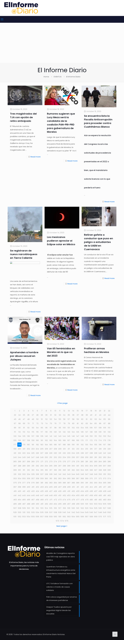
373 (104, 478)
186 (55, 444)
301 (77, 465)
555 (33, 516)
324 (82, 470)
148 (82, 436)
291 (33, 465)
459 (95, 495)
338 (46, 474)
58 (73, 419)
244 (19, 457)
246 (28, 457)
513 (41, 508)
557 (42, 516)
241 (104, 453)
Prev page (63, 403)
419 (15, 491)
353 (15, 478)
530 (19, 512)
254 (64, 457)
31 (51, 415)
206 (46, 449)
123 (68, 432)
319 (59, 470)
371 (95, 478)
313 (32, 470)
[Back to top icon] (114, 634)
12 (64, 410)
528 (109, 508)
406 (55, 487)
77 (60, 423)
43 (104, 415)
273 (50, 461)
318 (55, 470)
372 (100, 478)
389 (77, 482)
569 (95, 516)
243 (15, 457)
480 (91, 499)
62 (91, 419)
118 (46, 432)
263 (104, 457)
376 (19, 482)
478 (82, 499)
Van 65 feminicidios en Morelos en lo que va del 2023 (61, 352)
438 (100, 491)
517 (59, 508)
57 (69, 419)
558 (46, 516)
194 (91, 444)
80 (73, 423)
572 (109, 516)
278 (73, 461)
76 (55, 423)
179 (24, 444)
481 (95, 499)
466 (28, 499)
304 (91, 465)
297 (59, 465)
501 (86, 504)
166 (64, 440)
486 (19, 504)
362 (55, 478)
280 (82, 461)
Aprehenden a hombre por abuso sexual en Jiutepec (24, 356)
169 (77, 440)
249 (41, 457)
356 (28, 478)
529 (15, 512)
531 (24, 512)
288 (19, 465)
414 (91, 487)
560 (55, 516)
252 (55, 457)
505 (104, 504)
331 (15, 474)
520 (73, 508)
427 (50, 491)
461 (104, 495)
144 (64, 436)
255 (68, 457)
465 (24, 499)
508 (19, 508)
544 (82, 512)
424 (37, 491)
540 (64, 512)
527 (104, 508)
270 (37, 461)
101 (69, 427)
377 (24, 482)
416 (100, 487)
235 (77, 453)
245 (24, 457)
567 (86, 516)
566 (82, 516)
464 (19, 499)
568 (91, 516)
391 (86, 482)
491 (41, 504)
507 (15, 508)
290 (28, 465)
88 (109, 423)
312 (28, 470)
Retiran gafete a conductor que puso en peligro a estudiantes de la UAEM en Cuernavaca (98, 242)
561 (59, 516)
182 (37, 444)
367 (77, 478)
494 (55, 504)
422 (28, 491)
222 (19, 453)
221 (15, 453)
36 (73, 415)
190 (73, 444)
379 (33, 482)
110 (109, 427)
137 (32, 436)
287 (15, 465)
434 (82, 491)
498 (73, 504)
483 (104, 499)
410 (73, 487)
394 (100, 482)
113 (24, 432)
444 (28, 495)
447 (42, 495)
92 (28, 427)
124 (73, 432)
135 (24, 436)
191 (78, 444)
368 (82, 478)
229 (50, 453)
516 (55, 508)
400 (28, 487)
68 (19, 423)
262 (100, 457)
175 (104, 440)
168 (73, 440)
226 (37, 453)
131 (104, 432)
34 (64, 415)
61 (87, 419)
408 (64, 487)
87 (105, 423)
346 (82, 474)
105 (86, 427)
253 (59, 457)
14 (73, 410)
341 (59, 474)
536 (46, 512)
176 (109, 440)
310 (19, 470)
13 (69, 410)
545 (87, 512)
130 (100, 432)
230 (55, 453)
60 (82, 419)
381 (41, 482)
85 (95, 423)
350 (100, 474)
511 (33, 508)
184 (46, 444)
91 (24, 427)
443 (24, 495)
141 (51, 436)
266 (19, 461)
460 (100, 495)
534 (37, 512)
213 (77, 449)
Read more (36, 156)
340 (55, 474)
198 (109, 444)
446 (37, 495)
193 (86, 444)
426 (46, 491)
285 (104, 461)
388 (73, 482)
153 (104, 436)
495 (60, 504)
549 (104, 512)
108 (100, 427)
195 (95, 444)
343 (68, 474)
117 (42, 432)
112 (19, 432)
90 (19, 427)
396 (109, 482)
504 (100, 504)
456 (82, 495)
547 (95, 512)
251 (50, 457)
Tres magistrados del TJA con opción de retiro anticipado (23, 117)
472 (55, 499)
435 (86, 491)
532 (28, 512)
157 (24, 440)
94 (37, 427)
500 (82, 504)
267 (24, 461)
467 (33, 499)
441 (14, 495)
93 (33, 427)
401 (32, 487)
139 (41, 436)
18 (91, 410)
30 (46, 415)
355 (24, 478)
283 (95, 461)
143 (59, 436)
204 (37, 449)
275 (59, 461)
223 (23, 453)
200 (19, 449)
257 (77, 457)
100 (64, 427)
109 (104, 427)
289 (24, 465)
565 (77, 516)
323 (77, 470)
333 (24, 474)
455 (78, 495)
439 (104, 491)
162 (46, 440)
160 (37, 440)
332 (19, 474)
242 (109, 453)
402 (37, 487)
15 (78, 410)
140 (46, 436)
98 (55, 427)
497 (68, 504)
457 (86, 495)
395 (104, 482)
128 (91, 432)
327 (95, 470)
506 (109, 504)
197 (104, 444)
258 (82, 457)
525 (95, 508)
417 (104, 487)
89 (15, 427)
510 (28, 508)
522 (82, 508)
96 (46, 427)
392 (91, 482)
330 (109, 470)
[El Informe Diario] (21, 8)
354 (19, 478)
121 (60, 432)
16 (82, 410)
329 (104, 470)
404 (46, 487)
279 (77, 461)
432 (73, 491)
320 (64, 470)
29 (42, 415)
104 (82, 427)
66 (109, 419)
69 (24, 423)
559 (51, 516)
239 (95, 453)
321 (68, 470)
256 (73, 457)
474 (64, 499)
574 (62, 521)
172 (91, 440)
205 (41, 449)
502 (91, 504)
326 (91, 470)
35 (69, 415)
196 (100, 444)
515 (50, 508)
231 (59, 453)
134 (19, 436)
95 (42, 427)
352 (109, 474)
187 (59, 444)
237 (86, 453)
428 (55, 491)
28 (37, 415)
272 (46, 461)
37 (78, 415)
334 (28, 474)
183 (41, 444)
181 (33, 444)
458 (91, 495)
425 (42, 491)
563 (68, 516)
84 (91, 423)
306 (100, 465)
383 (50, 482)
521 (77, 508)
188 (64, 444)
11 (59, 410)
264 (109, 457)
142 (55, 436)
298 (64, 465)
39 (87, 415)
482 (100, 499)
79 (69, 423)
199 (15, 449)
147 (77, 436)
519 (68, 508)
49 (33, 419)
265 (15, 461)
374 (109, 478)
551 (14, 516)
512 (37, 508)
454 (73, 495)
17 (87, 410)
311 (24, 470)
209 (59, 449)
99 (60, 427)
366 (73, 478)
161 (42, 440)
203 (33, 449)
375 (15, 482)
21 (104, 410)
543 (77, 512)
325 (86, 470)
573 (57, 521)
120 (55, 432)
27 (33, 415)
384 (55, 482)
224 (28, 453)
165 (59, 440)
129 (95, 432)
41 (96, 415)
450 (55, 495)
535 (42, 512)
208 (55, 449)
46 (19, 419)
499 (77, 504)
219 (104, 449)
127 (86, 432)
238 (91, 453)
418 (109, 487)
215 (86, 449)
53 (51, 419)
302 (82, 465)
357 (33, 478)
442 (19, 495)
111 (15, 432)
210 (64, 449)
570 (100, 516)
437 (95, 491)
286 (109, 461)
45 (15, 419)
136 (28, 436)
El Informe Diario (73, 76)
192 (82, 444)
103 (77, 427)
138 (37, 436)
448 (46, 495)
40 (91, 415)
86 (100, 423)
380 (37, 482)
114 (28, 432)
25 (24, 415)
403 (42, 487)
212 (73, 449)
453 (68, 495)
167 (68, 440)
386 (64, 482)
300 (73, 465)
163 (50, 440)
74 (46, 423)
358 (37, 478)
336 (37, 474)
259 (86, 457)
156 (19, 440)
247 (33, 457)
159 (32, 440)
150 (91, 436)
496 (64, 504)
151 (95, 436)
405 (51, 487)
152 (100, 436)
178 (19, 444)
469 (42, 499)
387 (68, 482)
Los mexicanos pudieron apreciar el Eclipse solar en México (61, 240)
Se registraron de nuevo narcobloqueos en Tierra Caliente (23, 254)
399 (24, 487)
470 (46, 499)
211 (69, 449)
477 (77, 499)
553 (24, 516)
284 (100, 461)
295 (50, 465)
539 (60, 512)
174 (100, 440)
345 (77, 474)
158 (28, 440)
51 (42, 419)
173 (95, 440)
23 (15, 415)
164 (55, 440)
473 (60, 499)
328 (100, 470)
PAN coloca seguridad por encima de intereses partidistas (61, 599)
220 (109, 449)
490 (37, 504)
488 (28, 504)
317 (50, 470)
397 (15, 487)
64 (100, 419)
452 (64, 495)
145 (68, 436)
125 (77, 432)
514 (46, 508)
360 (46, 478)
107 (95, 427)
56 (64, 419)
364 (64, 478)
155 (14, 440)
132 (109, 432)
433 (77, 491)
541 (68, 512)
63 (96, 419)
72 (37, 423)
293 (41, 465)
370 (91, 478)
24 (19, 415)
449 (51, 495)
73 (42, 423)
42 (100, 415)
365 (68, 478)
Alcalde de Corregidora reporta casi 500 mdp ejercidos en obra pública (60, 556)
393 (95, 482)
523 (86, 508)
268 (28, 461)
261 (95, 457)
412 (82, 487)
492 (46, 504)
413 (86, 487)
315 (41, 470)
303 (86, 465)
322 (73, 470)
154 (109, 436)
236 (82, 453)
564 (73, 516)
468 (37, 499)
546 (91, 512)
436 (91, 491)
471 (50, 499)
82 (82, 423)
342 (64, 474)
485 (15, 504)
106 (91, 427)
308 (109, 465)
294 (46, 465)
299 (68, 465)
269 (33, 461)
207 (50, 449)
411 (78, 487)
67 (15, 423)
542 (73, 512)
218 (100, 449)
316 (46, 470)
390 (82, 482)
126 (82, 432)
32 (55, 415)
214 (82, 449)
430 (64, 491)
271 (42, 461)
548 (100, 512)
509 (24, 508)
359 (42, 478)
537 (51, 512)
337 (41, 474)
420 (19, 491)
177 (15, 444)
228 (46, 453)
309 (15, 470)
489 (33, 504)
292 (37, 465)
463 (15, 499)
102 (73, 427)
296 (55, 465)
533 (33, 512)
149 (86, 436)
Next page (61, 526)
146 (73, 436)
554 (28, 516)
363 (59, 478)
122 (64, 432)
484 (109, 499)
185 (50, 444)
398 (19, 487)
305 (95, 465)
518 (64, 508)
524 (91, 508)
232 (64, 453)
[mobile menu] (2, 19)
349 (95, 474)
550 (109, 512)
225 (33, 453)
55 (60, 419)
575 (66, 521)
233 (68, 453)
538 (55, 512)
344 (73, 474)
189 (68, 444)
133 (15, 436)
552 (19, 516)
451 (59, 495)
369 (86, 478)
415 (95, 487)
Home (46, 76)
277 (68, 461)
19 (96, 410)
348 (91, 474)
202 (28, 449)
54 (55, 419)
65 (104, 419)
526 (100, 508)
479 (86, 499)
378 (28, 482)
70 (28, 423)
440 (109, 491)
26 (28, 415)
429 (59, 491)
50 (37, 419)
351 (104, 474)
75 (51, 423)
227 (41, 453)
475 (68, 499)
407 (60, 487)
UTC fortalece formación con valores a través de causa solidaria (59, 586)
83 (87, 423)
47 (24, 419)
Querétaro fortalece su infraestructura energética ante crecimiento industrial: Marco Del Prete (60, 571)
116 (37, 432)
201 (24, 449)
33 (60, 415)
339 (50, 474)
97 (51, 427)
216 (91, 449)
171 (86, 440)
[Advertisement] (62, 45)
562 (64, 516)
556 (37, 516)
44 (109, 415)
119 (51, 432)
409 (68, 487)
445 (33, 495)
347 (86, 474)
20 (100, 410)
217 (95, 449)
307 (104, 465)
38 (82, 415)
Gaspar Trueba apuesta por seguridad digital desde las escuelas (59, 610)
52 (46, 419)
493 (51, 504)
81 (78, 423)
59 (78, 419)
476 (73, 499)
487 (24, 504)
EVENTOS (58, 76)
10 (55, 410)
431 (68, 491)
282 (91, 461)
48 (28, 419)
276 (64, 461)
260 (91, 457)
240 (100, 453)
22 (109, 410)
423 (33, 491)
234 (73, 453)
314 (37, 470)
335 (33, 474)
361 (50, 478)
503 (95, 504)
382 (46, 482)
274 (55, 461)
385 (60, 482)
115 (33, 432)
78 (64, 423)
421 (24, 491)
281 (86, 461)
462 (109, 495)
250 (46, 457)
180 (28, 444)
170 (82, 440)
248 (37, 457)
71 (33, 423)
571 (104, 516)
